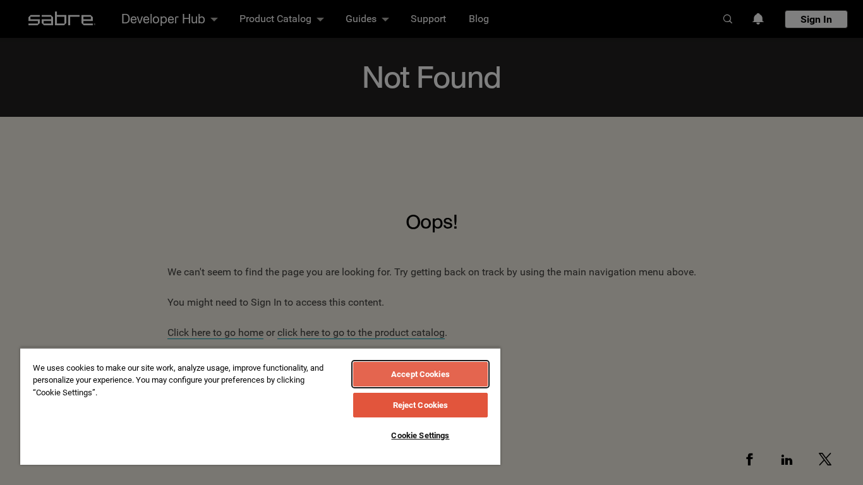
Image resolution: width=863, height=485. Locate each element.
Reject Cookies (421, 405)
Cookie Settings (420, 435)
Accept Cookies (420, 374)
